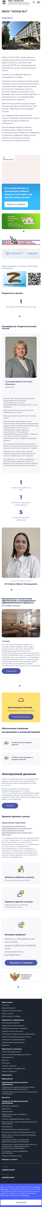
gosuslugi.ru (7, 785)
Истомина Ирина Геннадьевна (21, 584)
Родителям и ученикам (12, 1049)
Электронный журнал (11, 1023)
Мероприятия (7, 1057)
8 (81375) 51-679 (8, 1178)
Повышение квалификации (13, 1040)
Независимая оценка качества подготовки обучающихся (19, 1093)
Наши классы (7, 1014)
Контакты (6, 1097)
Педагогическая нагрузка (12, 1031)
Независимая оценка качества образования (15, 1083)
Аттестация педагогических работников (18, 1034)
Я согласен (21, 1202)
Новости (5, 1060)
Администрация (8, 1008)
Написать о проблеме (16, 204)
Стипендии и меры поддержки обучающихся (15, 1152)
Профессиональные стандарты (15, 1028)
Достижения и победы (11, 1016)
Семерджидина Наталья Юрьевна (18, 382)
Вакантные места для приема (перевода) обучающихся (19, 1136)
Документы (6, 1109)
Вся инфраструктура (11, 606)
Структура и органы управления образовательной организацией (15, 1141)
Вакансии (6, 1045)
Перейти (10, 806)
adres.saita (6, 793)
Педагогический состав (12, 1011)
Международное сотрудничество (15, 1129)
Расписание (7, 1075)
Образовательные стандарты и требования (14, 1115)
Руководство (7, 1127)
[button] (34, 2)
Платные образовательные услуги (16, 1119)
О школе (5, 1005)
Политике (24, 1195)
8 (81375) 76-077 (8, 1170)
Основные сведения (10, 1106)
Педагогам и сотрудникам (13, 1020)
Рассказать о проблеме (21, 963)
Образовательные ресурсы (13, 1026)
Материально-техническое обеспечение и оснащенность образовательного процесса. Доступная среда (19, 1146)
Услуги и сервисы (9, 1071)
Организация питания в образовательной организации (19, 1123)
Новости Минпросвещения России (16, 1037)
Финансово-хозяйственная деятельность (19, 1132)
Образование (7, 1112)
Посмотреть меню (21, 717)
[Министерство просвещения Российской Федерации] (21, 977)
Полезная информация (11, 1052)
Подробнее (7, 18)
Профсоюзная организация (13, 1042)
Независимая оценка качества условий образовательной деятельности (18, 1088)
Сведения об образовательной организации (15, 1102)
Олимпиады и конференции (13, 1069)
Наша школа (7, 1002)
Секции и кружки (9, 1066)
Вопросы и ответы (9, 1159)
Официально (7, 1079)
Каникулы (6, 1063)
